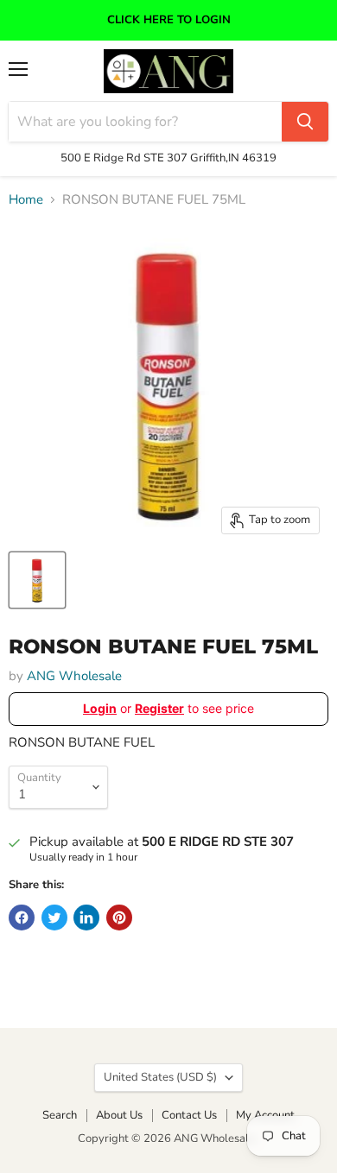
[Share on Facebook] (22, 917)
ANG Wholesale (74, 675)
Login (100, 708)
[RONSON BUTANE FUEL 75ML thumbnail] (37, 580)
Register (159, 708)
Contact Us (189, 1115)
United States (160, 1077)
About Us (119, 1115)
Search (59, 1115)
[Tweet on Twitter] (54, 917)
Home (26, 199)
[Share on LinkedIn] (86, 917)
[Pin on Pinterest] (119, 917)
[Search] (305, 122)
